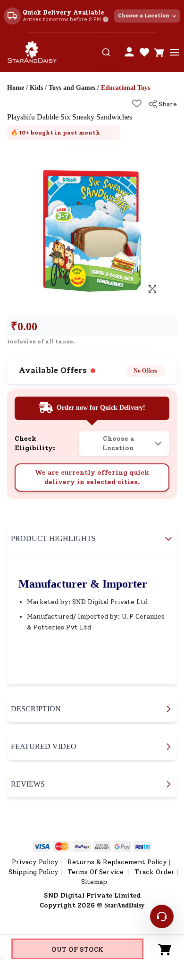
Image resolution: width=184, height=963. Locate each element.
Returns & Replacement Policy (117, 862)
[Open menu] (174, 52)
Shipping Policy (33, 872)
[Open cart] (159, 52)
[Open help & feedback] (161, 916)
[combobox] (106, 52)
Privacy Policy (35, 862)
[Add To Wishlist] (137, 103)
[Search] (106, 52)
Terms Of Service (96, 872)
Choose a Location (143, 16)
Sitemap (94, 882)
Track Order (154, 872)
